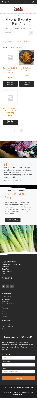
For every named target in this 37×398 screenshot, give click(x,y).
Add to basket (10, 84)
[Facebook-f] (2, 2)
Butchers (11, 42)
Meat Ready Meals (22, 42)
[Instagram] (8, 2)
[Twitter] (5, 2)
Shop (4, 42)
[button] (18, 15)
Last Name (6, 361)
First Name (6, 354)
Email (4, 368)
